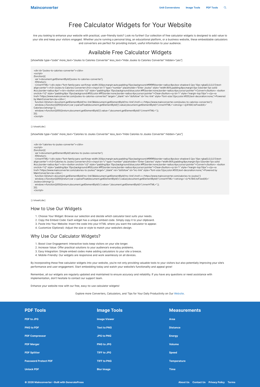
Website (179, 293)
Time (172, 369)
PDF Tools (212, 7)
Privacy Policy (217, 382)
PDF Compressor (35, 335)
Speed (173, 352)
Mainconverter (44, 7)
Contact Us (199, 382)
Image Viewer (105, 319)
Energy (173, 335)
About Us (183, 382)
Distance (174, 327)
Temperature (177, 360)
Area (172, 319)
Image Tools (193, 7)
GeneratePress (75, 382)
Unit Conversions (169, 7)
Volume (174, 344)
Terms (231, 382)
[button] (225, 7)
